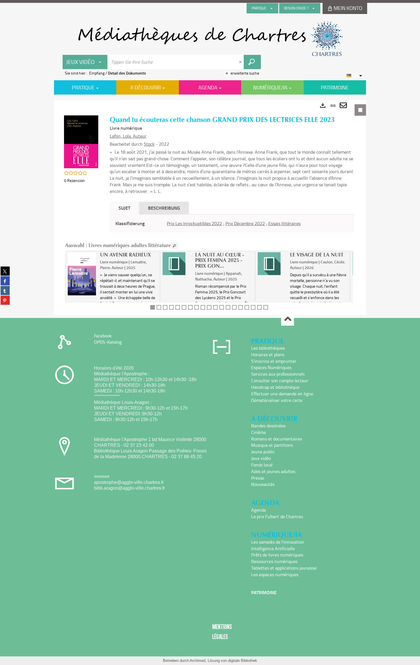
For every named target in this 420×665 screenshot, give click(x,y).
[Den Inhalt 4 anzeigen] (171, 307)
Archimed (197, 660)
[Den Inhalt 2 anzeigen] (159, 307)
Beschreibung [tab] (164, 208)
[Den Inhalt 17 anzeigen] (253, 307)
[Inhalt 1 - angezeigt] (152, 307)
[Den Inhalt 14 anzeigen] (234, 307)
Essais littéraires (284, 223)
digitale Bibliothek (242, 660)
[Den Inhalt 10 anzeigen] (209, 307)
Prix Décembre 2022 (245, 223)
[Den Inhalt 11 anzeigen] (215, 307)
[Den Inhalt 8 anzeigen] (196, 307)
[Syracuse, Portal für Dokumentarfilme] (210, 39)
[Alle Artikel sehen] (174, 246)
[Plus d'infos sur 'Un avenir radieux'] (82, 273)
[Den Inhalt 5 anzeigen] (177, 307)
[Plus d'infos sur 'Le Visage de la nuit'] (272, 263)
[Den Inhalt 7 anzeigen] (190, 307)
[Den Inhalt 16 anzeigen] (247, 307)
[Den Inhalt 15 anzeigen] (240, 307)
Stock (149, 144)
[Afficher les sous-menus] (271, 8)
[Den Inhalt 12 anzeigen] (221, 307)
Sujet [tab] (124, 208)
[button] (81, 141)
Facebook (103, 335)
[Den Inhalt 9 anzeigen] (203, 307)
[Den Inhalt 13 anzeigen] (228, 307)
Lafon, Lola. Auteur (128, 136)
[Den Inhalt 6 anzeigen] (184, 307)
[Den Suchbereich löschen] (241, 62)
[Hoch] (287, 319)
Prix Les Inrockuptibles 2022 (194, 223)
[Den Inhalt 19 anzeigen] (265, 307)
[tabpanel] (210, 207)
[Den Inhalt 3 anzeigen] (165, 307)
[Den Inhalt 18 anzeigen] (259, 307)
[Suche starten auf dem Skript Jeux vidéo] (252, 62)
